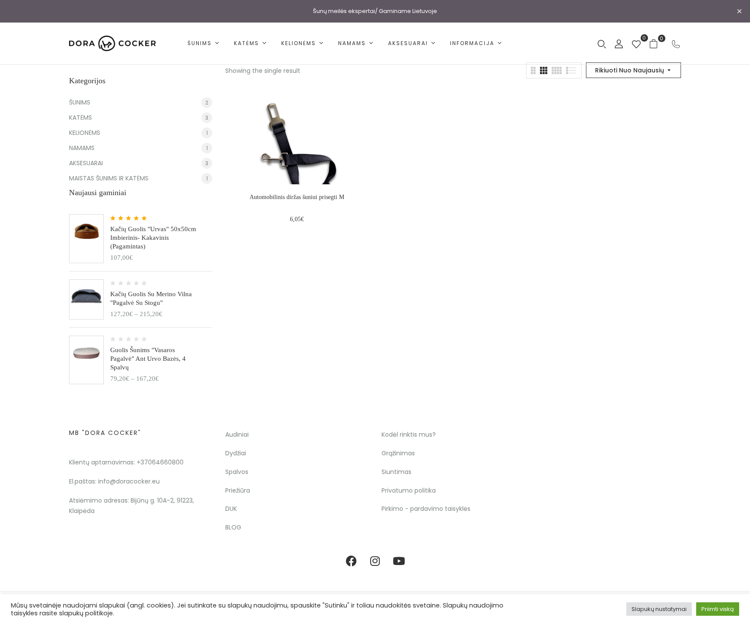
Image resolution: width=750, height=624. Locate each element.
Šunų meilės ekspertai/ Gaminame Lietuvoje (375, 11)
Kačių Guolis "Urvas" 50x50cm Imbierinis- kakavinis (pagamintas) (153, 237)
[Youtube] (399, 561)
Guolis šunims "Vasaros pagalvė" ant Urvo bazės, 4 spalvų (148, 358)
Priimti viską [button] (717, 609)
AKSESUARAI (86, 163)
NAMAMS (82, 148)
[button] (656, 43)
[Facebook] (351, 561)
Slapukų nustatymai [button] (659, 609)
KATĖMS (80, 117)
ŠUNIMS (79, 102)
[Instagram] (375, 561)
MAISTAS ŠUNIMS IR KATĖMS (108, 178)
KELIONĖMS (84, 132)
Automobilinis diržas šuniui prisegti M (297, 197)
